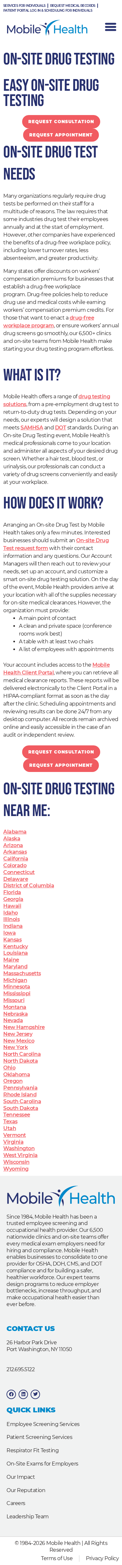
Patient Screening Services (39, 1437)
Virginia (13, 1142)
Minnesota (16, 987)
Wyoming (16, 1169)
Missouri (13, 1000)
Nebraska (15, 1014)
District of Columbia (28, 885)
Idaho (10, 913)
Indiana (13, 926)
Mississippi (17, 993)
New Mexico (18, 1041)
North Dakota (20, 1061)
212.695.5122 (20, 1369)
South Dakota (20, 1108)
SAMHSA (31, 428)
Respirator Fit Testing (33, 1450)
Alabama (15, 832)
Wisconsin (16, 1162)
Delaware (15, 879)
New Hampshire (24, 1027)
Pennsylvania (20, 1088)
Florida (12, 892)
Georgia (13, 899)
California (15, 859)
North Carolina (22, 1054)
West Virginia (20, 1155)
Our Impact (21, 1477)
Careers (16, 1503)
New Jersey (17, 1034)
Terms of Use (57, 1558)
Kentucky (15, 946)
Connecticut (19, 872)
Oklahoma (16, 1074)
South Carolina (22, 1101)
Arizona (13, 845)
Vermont (14, 1135)
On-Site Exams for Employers (42, 1464)
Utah (9, 1128)
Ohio (9, 1068)
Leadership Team (28, 1516)
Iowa (9, 933)
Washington (18, 1148)
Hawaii (12, 906)
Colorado (14, 865)
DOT (60, 428)
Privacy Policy (102, 1558)
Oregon (12, 1081)
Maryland (15, 967)
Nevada (13, 1020)
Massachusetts (22, 973)
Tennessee (16, 1115)
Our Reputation (26, 1490)
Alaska (11, 838)
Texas (10, 1121)
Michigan (15, 980)
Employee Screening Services (43, 1424)
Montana (14, 1007)
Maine (11, 960)
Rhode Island (19, 1095)
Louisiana (15, 953)
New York (15, 1047)
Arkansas (15, 852)
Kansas (12, 940)
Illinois (11, 919)
